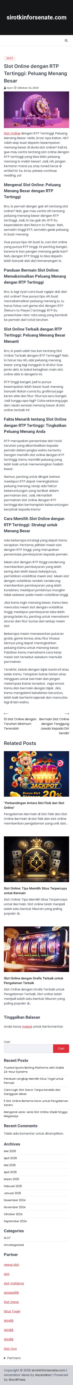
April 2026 (10, 1158)
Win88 (8, 1320)
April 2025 (10, 1172)
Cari (7, 1042)
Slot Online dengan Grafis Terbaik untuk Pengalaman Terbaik (33, 980)
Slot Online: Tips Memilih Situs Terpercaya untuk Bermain (35, 890)
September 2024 (15, 1221)
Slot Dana (11, 1302)
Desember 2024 (15, 1200)
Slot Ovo (10, 1348)
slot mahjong (14, 1283)
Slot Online (12, 133)
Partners (14, 1358)
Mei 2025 (10, 1165)
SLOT (10, 58)
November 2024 (15, 1207)
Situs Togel (12, 1311)
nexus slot (11, 1264)
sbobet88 (11, 1292)
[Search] (66, 41)
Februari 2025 (13, 1186)
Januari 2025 (12, 1193)
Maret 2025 (11, 1179)
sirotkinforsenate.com (37, 17)
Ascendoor (43, 1375)
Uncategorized (14, 1245)
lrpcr (10, 87)
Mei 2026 (10, 1151)
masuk (27, 1026)
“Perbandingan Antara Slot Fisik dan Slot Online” (34, 805)
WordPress (17, 1379)
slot (7, 1274)
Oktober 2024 (13, 1214)
